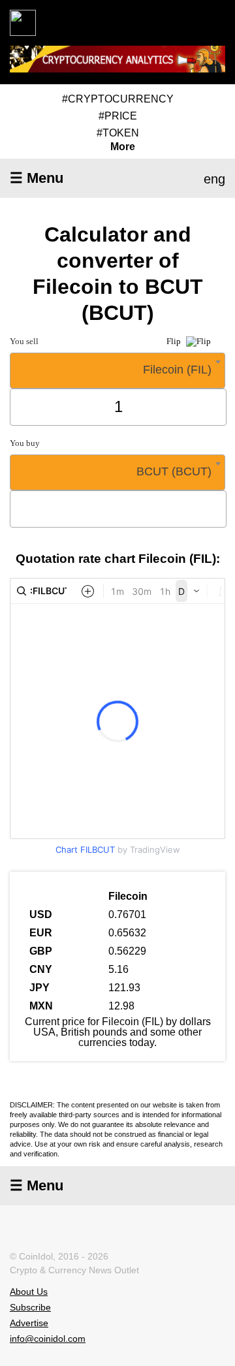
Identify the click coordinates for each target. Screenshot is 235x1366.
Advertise (29, 1323)
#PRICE (118, 115)
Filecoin (128, 896)
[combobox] (117, 371)
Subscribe (30, 1307)
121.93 (124, 987)
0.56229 (127, 951)
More (122, 147)
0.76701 (127, 914)
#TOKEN (118, 132)
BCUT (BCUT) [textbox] (174, 471)
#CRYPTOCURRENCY (118, 98)
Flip (174, 341)
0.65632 (127, 932)
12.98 (121, 1005)
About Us (29, 1291)
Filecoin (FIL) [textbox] (177, 369)
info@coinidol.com (48, 1338)
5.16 (118, 969)
